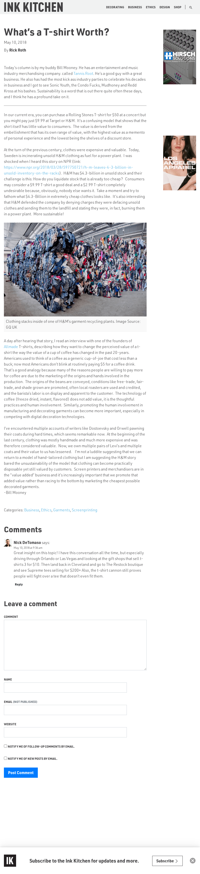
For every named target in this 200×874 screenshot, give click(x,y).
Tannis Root (83, 73)
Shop (177, 7)
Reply (19, 584)
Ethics (151, 7)
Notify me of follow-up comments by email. (41, 746)
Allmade (11, 346)
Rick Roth (17, 49)
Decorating (115, 7)
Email (8, 702)
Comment (11, 617)
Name (8, 679)
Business (135, 7)
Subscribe (165, 860)
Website (10, 724)
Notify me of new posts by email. (33, 758)
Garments (61, 509)
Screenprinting (84, 509)
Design (165, 7)
